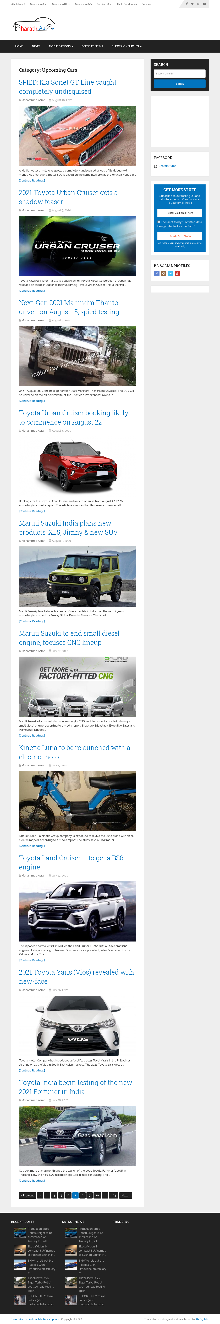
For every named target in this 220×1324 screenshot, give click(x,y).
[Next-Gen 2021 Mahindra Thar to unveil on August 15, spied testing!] (77, 356)
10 (97, 1195)
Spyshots (146, 4)
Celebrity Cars (104, 4)
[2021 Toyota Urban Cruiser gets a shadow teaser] (77, 246)
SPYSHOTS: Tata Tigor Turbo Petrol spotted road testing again (41, 1284)
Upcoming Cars (38, 4)
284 (113, 1195)
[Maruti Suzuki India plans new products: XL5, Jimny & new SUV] (77, 576)
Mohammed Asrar (33, 100)
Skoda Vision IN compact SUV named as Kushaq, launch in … (41, 1250)
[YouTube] (177, 273)
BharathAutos (167, 166)
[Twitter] (170, 273)
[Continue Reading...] (32, 180)
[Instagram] (163, 273)
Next (125, 1195)
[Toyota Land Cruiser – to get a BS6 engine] (77, 911)
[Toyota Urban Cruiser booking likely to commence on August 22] (77, 466)
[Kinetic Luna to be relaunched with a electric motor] (77, 801)
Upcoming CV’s (83, 4)
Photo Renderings (127, 4)
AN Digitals (202, 1319)
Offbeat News (92, 46)
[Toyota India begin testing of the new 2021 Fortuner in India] (77, 1136)
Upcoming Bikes (61, 4)
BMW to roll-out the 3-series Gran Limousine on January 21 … (41, 1267)
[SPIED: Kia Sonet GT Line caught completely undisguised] (77, 136)
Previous (28, 1195)
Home (19, 46)
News (36, 46)
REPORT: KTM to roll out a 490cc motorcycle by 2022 (41, 1300)
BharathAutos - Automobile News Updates (35, 1319)
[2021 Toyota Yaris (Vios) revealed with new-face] (77, 1026)
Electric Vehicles (125, 46)
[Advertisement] (146, 19)
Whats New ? (18, 4)
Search (180, 83)
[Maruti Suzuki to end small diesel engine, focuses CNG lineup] (77, 687)
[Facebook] (157, 273)
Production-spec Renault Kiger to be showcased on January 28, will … (40, 1235)
